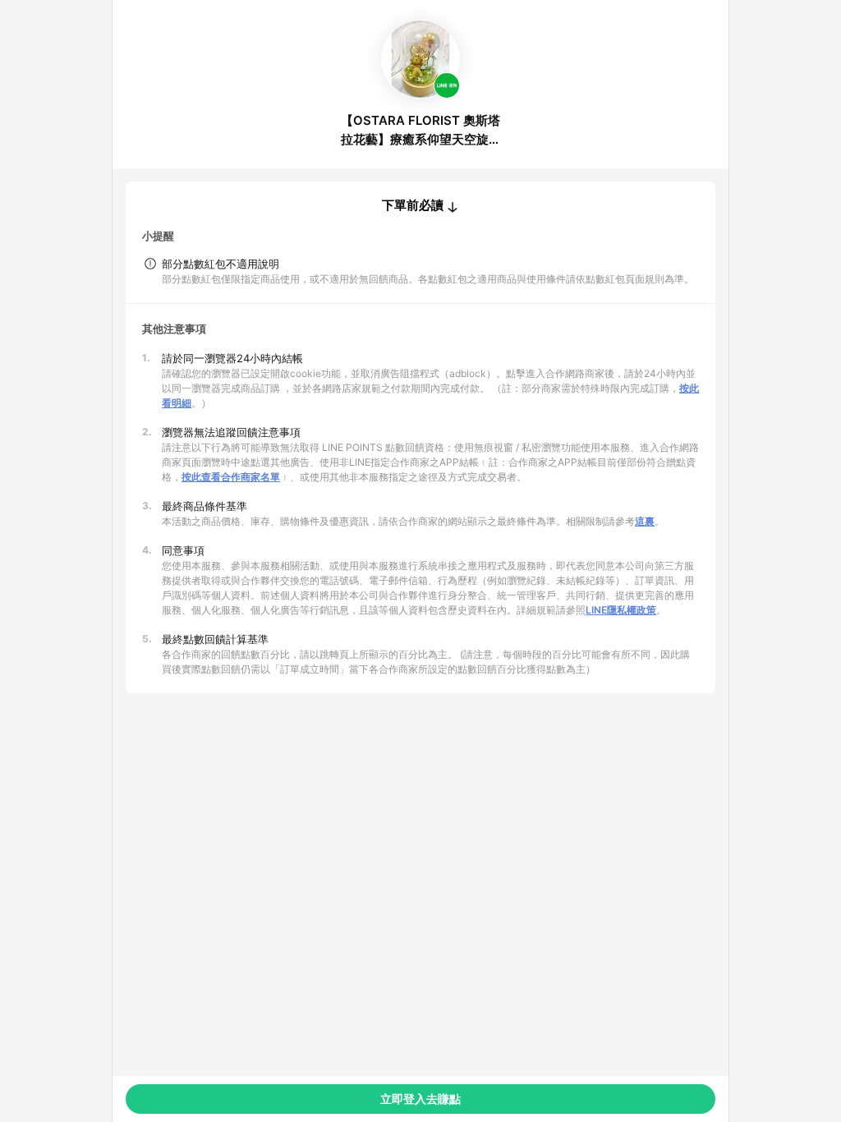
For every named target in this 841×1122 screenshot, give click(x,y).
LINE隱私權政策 (621, 610)
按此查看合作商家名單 (231, 477)
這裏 (645, 521)
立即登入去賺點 (420, 1099)
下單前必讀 (412, 205)
